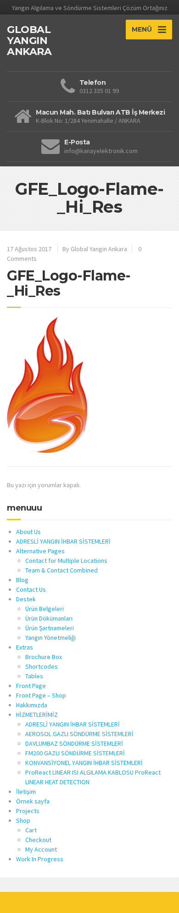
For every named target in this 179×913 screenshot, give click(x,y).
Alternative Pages (40, 551)
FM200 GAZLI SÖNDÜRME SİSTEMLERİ (75, 753)
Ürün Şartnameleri (49, 628)
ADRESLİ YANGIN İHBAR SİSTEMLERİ (63, 541)
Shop (23, 820)
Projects (27, 811)
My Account (41, 849)
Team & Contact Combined (61, 570)
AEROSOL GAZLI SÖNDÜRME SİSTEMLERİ (79, 734)
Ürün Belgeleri (44, 609)
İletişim (26, 791)
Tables (34, 676)
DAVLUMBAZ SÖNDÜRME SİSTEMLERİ (74, 743)
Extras (24, 647)
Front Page (31, 686)
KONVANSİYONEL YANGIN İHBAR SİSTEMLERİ (84, 763)
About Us (28, 532)
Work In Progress (39, 859)
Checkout (38, 840)
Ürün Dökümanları (49, 618)
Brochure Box (43, 657)
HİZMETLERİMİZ (37, 714)
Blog (22, 580)
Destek (26, 599)
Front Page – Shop (41, 695)
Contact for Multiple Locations (66, 560)
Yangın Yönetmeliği (50, 637)
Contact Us (31, 589)
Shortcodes (41, 666)
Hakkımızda (31, 705)
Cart (31, 830)
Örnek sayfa (33, 801)
